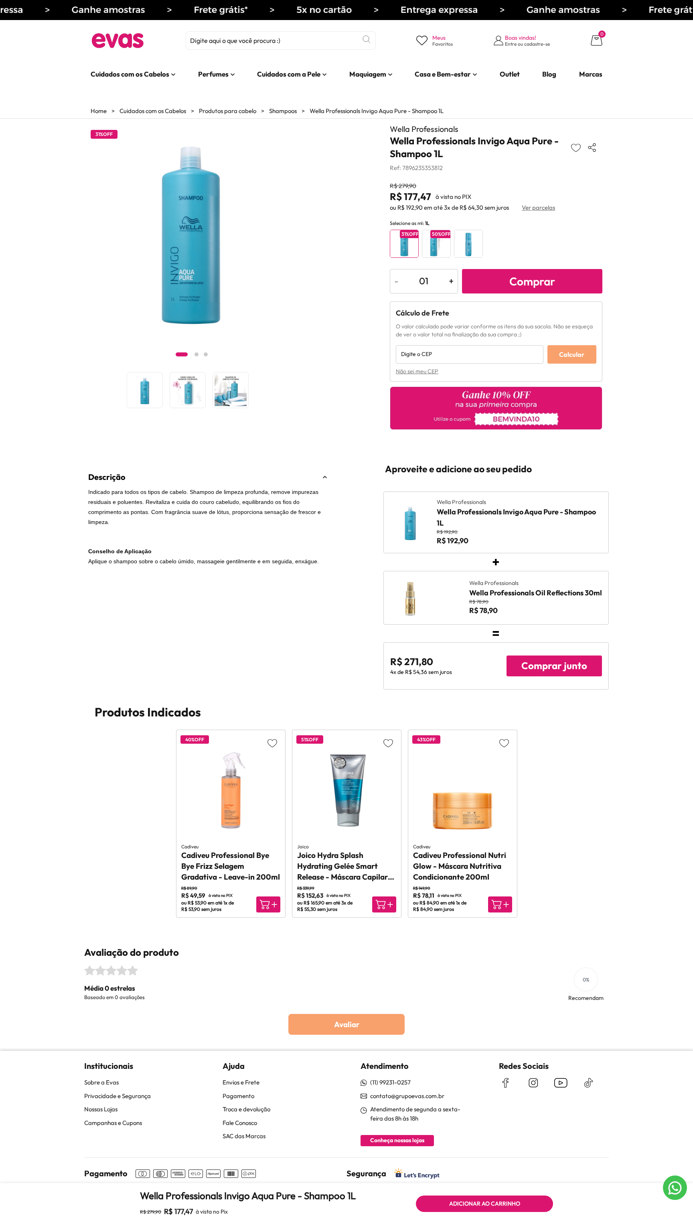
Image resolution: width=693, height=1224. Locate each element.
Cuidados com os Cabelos (153, 111)
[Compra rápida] (268, 904)
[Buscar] (366, 39)
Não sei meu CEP (417, 371)
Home (99, 111)
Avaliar (346, 1024)
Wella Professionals (424, 129)
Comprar (532, 281)
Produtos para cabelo (227, 111)
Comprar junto (554, 666)
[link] (130, 74)
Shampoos (283, 111)
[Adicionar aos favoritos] (576, 147)
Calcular (571, 354)
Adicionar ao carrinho (484, 1203)
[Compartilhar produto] (593, 147)
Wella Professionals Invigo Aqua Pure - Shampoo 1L (377, 111)
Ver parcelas (538, 207)
